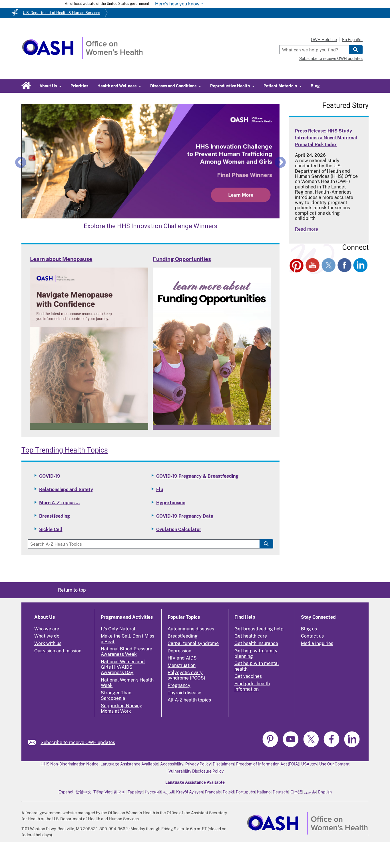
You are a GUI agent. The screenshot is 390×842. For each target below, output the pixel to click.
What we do (46, 636)
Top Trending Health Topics (64, 450)
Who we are (46, 629)
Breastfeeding (54, 516)
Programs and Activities (127, 617)
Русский (153, 792)
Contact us (312, 636)
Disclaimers (223, 764)
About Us (44, 617)
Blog (315, 86)
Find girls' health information (252, 686)
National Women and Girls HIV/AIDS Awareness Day (123, 667)
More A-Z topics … (59, 502)
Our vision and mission (57, 651)
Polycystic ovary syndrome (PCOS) (186, 675)
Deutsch (280, 792)
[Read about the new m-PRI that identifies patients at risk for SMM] (150, 161)
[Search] (356, 49)
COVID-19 (49, 476)
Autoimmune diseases (191, 629)
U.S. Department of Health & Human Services (61, 13)
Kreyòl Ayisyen (189, 792)
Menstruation (182, 665)
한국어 (120, 792)
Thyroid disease (184, 693)
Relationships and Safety (66, 489)
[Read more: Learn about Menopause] (89, 428)
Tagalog (135, 792)
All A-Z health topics (189, 700)
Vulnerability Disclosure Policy (196, 771)
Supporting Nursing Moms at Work (121, 708)
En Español (352, 40)
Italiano (264, 792)
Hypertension (170, 502)
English (325, 792)
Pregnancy (179, 685)
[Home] (82, 57)
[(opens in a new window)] (297, 266)
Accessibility (171, 764)
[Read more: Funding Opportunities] (212, 428)
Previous (20, 162)
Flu (159, 489)
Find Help (244, 617)
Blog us (309, 629)
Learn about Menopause (61, 259)
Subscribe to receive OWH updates (331, 58)
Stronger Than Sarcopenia (116, 695)
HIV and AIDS (182, 658)
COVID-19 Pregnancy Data (184, 516)
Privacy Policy (198, 764)
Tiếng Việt (102, 792)
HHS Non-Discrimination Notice (69, 764)
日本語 (296, 792)
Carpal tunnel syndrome (193, 643)
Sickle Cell (50, 529)
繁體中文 (83, 792)
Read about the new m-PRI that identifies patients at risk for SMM (150, 226)
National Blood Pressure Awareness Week (126, 651)
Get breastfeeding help (259, 629)
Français (213, 792)
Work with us (47, 643)
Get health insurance (256, 643)
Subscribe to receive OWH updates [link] (78, 742)
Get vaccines (248, 676)
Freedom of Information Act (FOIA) (267, 764)
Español (66, 792)
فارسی (310, 792)
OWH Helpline (324, 40)
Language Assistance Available (129, 764)
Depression (179, 651)
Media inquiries (317, 643)
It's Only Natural (118, 629)
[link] (34, 742)
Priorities (79, 86)
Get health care (250, 636)
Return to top (72, 590)
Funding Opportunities (182, 259)
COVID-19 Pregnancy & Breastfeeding (197, 476)
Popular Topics (184, 617)
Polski (228, 792)
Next (280, 162)
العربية (168, 792)
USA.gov (309, 764)
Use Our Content (334, 764)
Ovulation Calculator (178, 529)
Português (245, 792)
